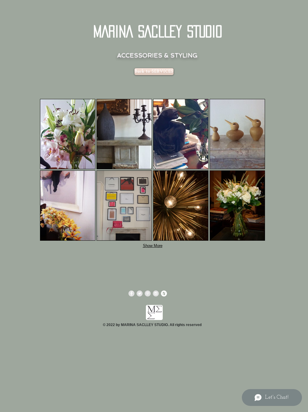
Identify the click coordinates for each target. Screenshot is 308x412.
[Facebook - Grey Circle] (131, 293)
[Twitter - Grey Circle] (140, 293)
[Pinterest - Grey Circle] (148, 293)
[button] (67, 134)
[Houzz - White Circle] (164, 293)
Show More (152, 245)
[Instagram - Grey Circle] (156, 293)
